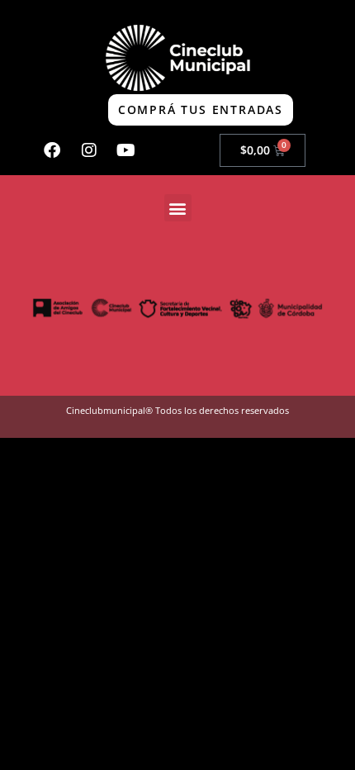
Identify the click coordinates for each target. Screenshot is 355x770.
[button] (178, 207)
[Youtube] (126, 150)
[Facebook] (52, 150)
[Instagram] (89, 150)
